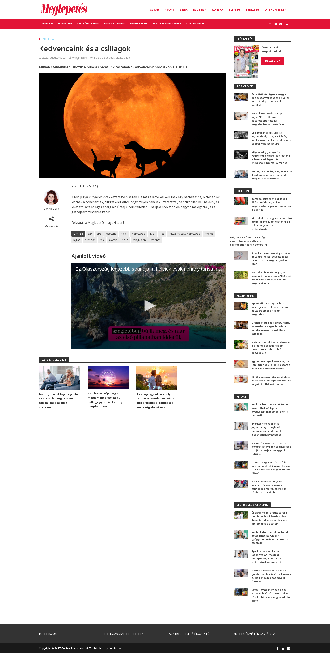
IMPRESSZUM (48, 634)
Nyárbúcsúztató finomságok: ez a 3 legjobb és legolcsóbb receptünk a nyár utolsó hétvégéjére (271, 347)
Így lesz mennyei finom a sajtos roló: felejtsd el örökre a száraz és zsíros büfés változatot (271, 365)
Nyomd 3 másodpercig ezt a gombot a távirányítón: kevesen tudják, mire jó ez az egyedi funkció (271, 448)
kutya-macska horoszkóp (184, 233)
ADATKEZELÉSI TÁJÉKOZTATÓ (189, 634)
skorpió (113, 240)
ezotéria (111, 233)
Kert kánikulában (88, 23)
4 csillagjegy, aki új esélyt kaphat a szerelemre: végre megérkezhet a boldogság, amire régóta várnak (155, 401)
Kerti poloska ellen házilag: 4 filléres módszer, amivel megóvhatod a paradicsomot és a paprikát (271, 204)
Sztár (154, 9)
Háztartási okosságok (167, 23)
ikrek (152, 233)
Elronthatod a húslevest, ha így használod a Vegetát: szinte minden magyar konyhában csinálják (271, 328)
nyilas (76, 240)
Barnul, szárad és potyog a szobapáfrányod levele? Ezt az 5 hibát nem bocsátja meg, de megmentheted (271, 278)
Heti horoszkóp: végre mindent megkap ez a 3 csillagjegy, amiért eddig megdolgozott (105, 400)
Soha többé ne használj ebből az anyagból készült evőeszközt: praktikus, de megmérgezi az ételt (271, 258)
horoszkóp (138, 233)
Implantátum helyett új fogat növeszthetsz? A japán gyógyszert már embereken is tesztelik (270, 410)
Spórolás (47, 23)
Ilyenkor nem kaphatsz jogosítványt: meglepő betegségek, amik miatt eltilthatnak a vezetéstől (267, 429)
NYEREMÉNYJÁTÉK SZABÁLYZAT (255, 634)
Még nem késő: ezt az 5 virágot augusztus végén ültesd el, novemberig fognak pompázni (249, 241)
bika (99, 233)
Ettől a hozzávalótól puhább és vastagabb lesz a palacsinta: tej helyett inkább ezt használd (271, 380)
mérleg (209, 233)
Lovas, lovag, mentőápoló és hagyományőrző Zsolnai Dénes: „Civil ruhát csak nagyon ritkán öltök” (271, 468)
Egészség (252, 9)
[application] (148, 306)
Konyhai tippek (195, 23)
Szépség (234, 9)
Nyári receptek (139, 23)
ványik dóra (140, 240)
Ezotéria (199, 9)
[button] (148, 305)
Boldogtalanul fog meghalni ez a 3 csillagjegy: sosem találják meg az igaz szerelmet (58, 401)
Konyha (217, 9)
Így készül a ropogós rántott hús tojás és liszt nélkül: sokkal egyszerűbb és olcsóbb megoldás (270, 309)
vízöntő (155, 240)
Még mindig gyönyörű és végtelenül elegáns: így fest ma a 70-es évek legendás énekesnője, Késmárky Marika (271, 157)
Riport (169, 9)
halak (124, 233)
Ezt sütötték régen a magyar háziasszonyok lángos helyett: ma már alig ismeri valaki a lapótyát (270, 100)
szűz (125, 240)
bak (90, 233)
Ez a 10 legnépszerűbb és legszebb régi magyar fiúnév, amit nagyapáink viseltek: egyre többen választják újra (271, 138)
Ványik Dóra (79, 58)
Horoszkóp (65, 23)
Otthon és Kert (276, 9)
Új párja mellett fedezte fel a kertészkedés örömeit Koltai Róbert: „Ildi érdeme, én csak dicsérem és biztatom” (269, 518)
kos (162, 233)
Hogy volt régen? (114, 23)
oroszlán (90, 240)
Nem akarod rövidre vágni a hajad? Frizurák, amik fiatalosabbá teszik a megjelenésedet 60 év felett (269, 119)
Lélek (184, 9)
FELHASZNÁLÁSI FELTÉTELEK (123, 634)
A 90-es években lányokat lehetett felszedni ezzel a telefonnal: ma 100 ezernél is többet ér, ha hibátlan (269, 487)
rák (102, 240)
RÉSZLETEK (272, 60)
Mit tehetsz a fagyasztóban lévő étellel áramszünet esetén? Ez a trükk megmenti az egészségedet (272, 224)
